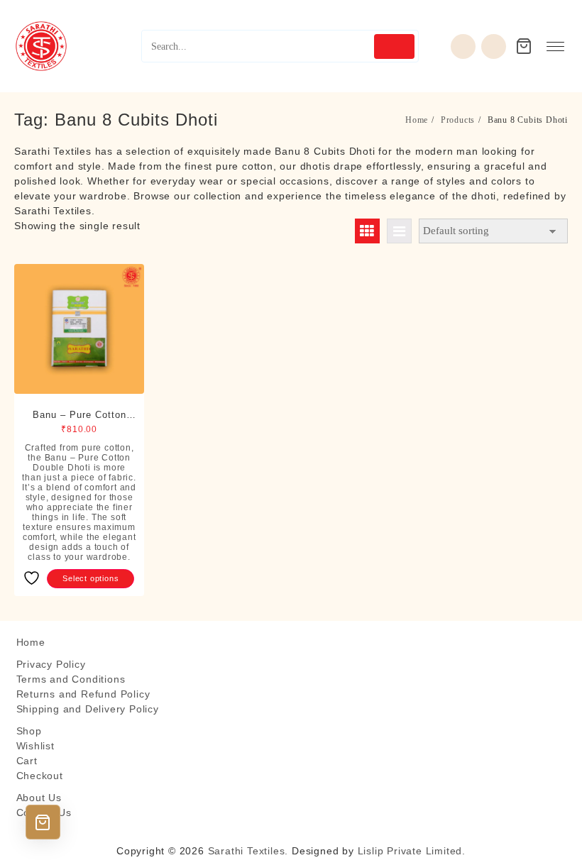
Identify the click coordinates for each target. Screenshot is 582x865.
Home (30, 642)
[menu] (555, 46)
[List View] (399, 231)
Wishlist (35, 745)
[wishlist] (463, 46)
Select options (90, 578)
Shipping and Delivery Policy (87, 709)
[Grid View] (367, 231)
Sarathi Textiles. (248, 850)
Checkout (39, 775)
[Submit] (394, 46)
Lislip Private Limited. (412, 850)
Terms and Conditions (71, 679)
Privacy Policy (51, 664)
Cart (27, 760)
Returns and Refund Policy (83, 694)
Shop (29, 731)
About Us (39, 797)
